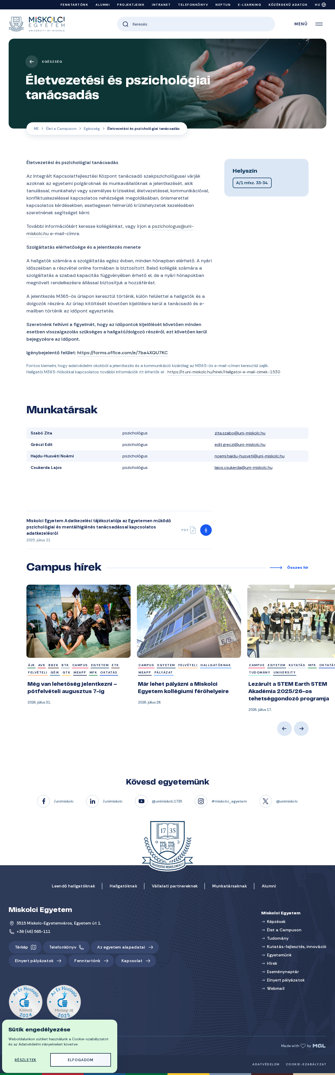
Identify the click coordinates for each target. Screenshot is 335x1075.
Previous (284, 728)
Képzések (276, 921)
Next (301, 728)
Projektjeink (130, 5)
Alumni (103, 5)
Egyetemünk (279, 955)
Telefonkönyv (193, 5)
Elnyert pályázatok (34, 960)
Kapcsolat (132, 960)
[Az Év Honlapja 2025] (64, 1002)
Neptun (223, 5)
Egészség (52, 62)
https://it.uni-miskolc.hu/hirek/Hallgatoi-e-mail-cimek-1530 (224, 372)
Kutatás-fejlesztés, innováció (296, 946)
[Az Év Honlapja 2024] (26, 1002)
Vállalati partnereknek (175, 886)
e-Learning (249, 5)
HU (317, 5)
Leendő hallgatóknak (73, 886)
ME (36, 128)
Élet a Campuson (61, 128)
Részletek (25, 1060)
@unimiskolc (287, 801)
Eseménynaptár (283, 971)
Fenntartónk (74, 5)
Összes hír (298, 568)
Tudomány (278, 938)
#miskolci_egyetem (229, 801)
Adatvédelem (266, 1064)
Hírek (272, 963)
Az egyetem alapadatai (121, 947)
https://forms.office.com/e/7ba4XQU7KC (122, 353)
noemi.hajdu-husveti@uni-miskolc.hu (249, 456)
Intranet (161, 5)
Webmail (275, 988)
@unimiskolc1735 (167, 801)
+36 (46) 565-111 (33, 931)
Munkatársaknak (229, 886)
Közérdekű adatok (288, 5)
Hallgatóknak (123, 886)
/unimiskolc (64, 801)
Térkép (21, 947)
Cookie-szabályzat (306, 1064)
